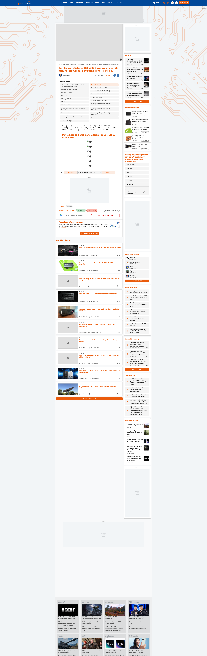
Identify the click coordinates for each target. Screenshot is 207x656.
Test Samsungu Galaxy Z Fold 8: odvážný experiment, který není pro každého (99, 279)
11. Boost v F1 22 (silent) (67, 121)
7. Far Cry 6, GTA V (66, 105)
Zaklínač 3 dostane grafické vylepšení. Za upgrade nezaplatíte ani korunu (91, 628)
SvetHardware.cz (131, 443)
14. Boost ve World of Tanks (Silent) (100, 91)
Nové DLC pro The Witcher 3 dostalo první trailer (135, 425)
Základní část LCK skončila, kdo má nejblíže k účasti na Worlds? (138, 617)
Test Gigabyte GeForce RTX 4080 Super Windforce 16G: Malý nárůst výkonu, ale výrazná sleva (99, 64)
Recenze (73, 64)
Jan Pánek (83, 270)
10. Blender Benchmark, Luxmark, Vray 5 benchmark (72, 116)
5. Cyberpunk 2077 (66, 99)
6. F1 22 (63, 102)
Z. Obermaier (84, 255)
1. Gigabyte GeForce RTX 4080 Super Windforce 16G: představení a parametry (73, 85)
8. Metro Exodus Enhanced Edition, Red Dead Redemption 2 (73, 109)
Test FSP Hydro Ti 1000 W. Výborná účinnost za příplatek (98, 294)
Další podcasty (137, 369)
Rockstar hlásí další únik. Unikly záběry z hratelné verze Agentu (134, 458)
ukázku (64, 228)
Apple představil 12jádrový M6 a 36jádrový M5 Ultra (135, 440)
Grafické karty (66, 64)
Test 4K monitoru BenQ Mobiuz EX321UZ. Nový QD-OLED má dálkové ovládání (99, 356)
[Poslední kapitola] (117, 172)
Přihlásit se (184, 2)
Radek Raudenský (85, 332)
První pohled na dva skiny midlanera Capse (138, 622)
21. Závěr (93, 117)
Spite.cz (129, 427)
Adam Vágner (66, 75)
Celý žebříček (137, 281)
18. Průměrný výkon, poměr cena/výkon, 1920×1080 (101, 104)
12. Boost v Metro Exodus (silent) (99, 84)
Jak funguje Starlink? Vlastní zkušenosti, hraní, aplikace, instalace (98, 387)
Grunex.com (130, 462)
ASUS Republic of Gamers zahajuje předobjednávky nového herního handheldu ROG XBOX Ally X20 (67, 623)
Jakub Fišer (84, 286)
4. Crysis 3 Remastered (67, 95)
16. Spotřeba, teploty (96, 97)
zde (102, 226)
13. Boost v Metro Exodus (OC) (99, 88)
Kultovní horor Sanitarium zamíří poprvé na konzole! (67, 629)
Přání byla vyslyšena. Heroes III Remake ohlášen (90, 622)
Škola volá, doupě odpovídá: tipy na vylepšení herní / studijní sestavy (138, 627)
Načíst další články (89, 399)
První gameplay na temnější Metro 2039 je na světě (134, 432)
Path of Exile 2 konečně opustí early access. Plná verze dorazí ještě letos (92, 617)
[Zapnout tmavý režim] (176, 2)
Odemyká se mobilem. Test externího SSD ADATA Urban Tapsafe (97, 263)
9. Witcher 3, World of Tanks (68, 113)
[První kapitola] (62, 172)
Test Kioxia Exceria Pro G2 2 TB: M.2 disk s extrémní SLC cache (100, 247)
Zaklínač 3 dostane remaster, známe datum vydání (91, 651)
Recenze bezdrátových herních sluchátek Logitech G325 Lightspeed (97, 325)
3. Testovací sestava (66, 92)
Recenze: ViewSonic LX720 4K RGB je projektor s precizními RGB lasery (99, 310)
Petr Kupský (84, 378)
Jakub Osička (84, 316)
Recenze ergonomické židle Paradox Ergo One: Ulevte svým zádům (98, 341)
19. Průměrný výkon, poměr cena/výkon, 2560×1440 (101, 109)
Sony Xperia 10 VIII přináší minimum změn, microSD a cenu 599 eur (138, 651)
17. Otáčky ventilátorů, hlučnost (99, 100)
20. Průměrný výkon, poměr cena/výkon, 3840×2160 (101, 113)
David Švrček (84, 347)
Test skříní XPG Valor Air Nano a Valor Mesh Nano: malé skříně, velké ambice (100, 371)
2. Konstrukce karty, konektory (69, 89)
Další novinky (137, 101)
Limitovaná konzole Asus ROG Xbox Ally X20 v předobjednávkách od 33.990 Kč (134, 448)
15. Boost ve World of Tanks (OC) (99, 94)
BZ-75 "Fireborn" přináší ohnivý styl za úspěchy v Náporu (67, 651)
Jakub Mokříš (84, 394)
